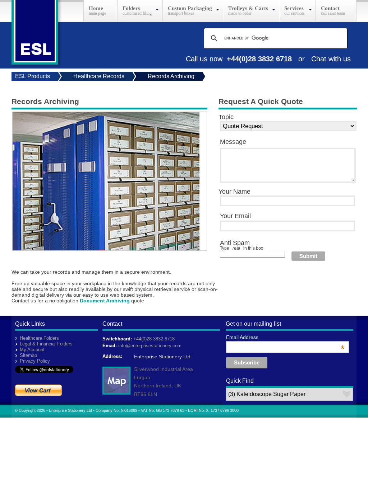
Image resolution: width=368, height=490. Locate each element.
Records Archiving (171, 76)
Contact (330, 8)
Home (96, 8)
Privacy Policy (35, 361)
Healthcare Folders (39, 338)
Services (294, 8)
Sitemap (28, 355)
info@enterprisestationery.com (149, 345)
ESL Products (32, 76)
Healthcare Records (98, 76)
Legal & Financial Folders (46, 344)
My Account (32, 349)
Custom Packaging (190, 8)
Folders (131, 8)
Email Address (285, 337)
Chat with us (331, 59)
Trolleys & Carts (248, 8)
